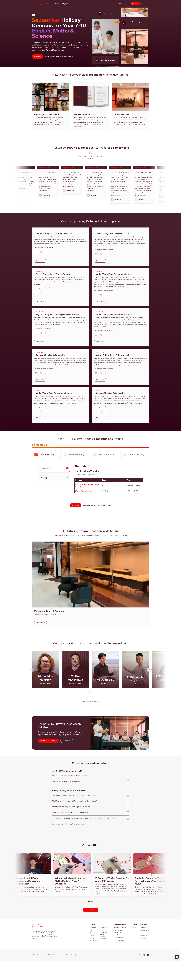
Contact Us (144, 4)
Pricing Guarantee (118, 940)
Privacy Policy (70, 955)
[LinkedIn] (147, 954)
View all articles (90, 910)
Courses (48, 4)
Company (143, 924)
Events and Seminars (119, 942)
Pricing (75, 4)
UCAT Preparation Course (103, 932)
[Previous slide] (31, 183)
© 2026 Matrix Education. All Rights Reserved (45, 955)
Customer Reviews (118, 937)
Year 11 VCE (93, 941)
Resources (89, 4)
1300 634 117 (144, 938)
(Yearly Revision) (84, 491)
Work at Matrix (144, 930)
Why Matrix (65, 4)
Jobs (141, 933)
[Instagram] (143, 954)
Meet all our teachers (90, 701)
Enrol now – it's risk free (48, 741)
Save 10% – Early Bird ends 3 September (59, 56)
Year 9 (92, 935)
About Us (143, 927)
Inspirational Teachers (119, 927)
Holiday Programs (103, 937)
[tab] (46, 454)
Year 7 (92, 930)
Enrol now (37, 56)
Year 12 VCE (103, 927)
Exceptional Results (119, 935)
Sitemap (78, 955)
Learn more (67, 741)
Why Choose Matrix (119, 924)
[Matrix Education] (37, 3)
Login (126, 4)
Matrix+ (57, 4)
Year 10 (92, 938)
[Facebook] (139, 954)
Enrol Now (135, 4)
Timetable (93, 927)
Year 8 (92, 933)
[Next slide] (149, 183)
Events (82, 4)
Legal (62, 955)
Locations (135, 924)
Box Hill (134, 927)
